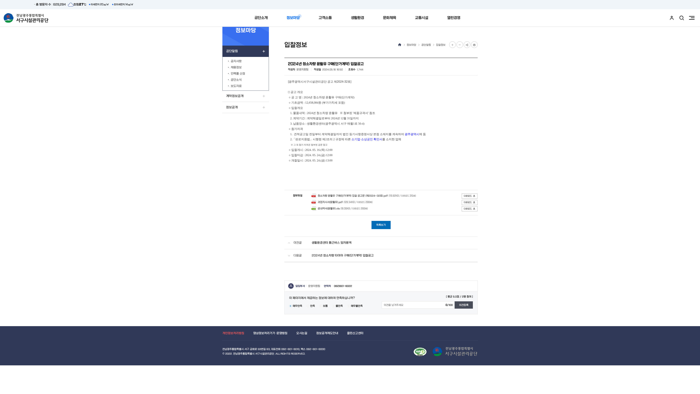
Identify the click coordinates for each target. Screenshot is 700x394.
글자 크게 (452, 44)
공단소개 (261, 18)
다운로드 (468, 196)
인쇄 (474, 44)
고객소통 (325, 18)
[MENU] (691, 17)
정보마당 (293, 18)
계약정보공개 (235, 96)
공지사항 (236, 61)
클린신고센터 (355, 333)
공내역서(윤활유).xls (329, 208)
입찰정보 (441, 44)
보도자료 (236, 86)
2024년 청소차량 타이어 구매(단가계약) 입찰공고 (343, 255)
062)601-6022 (343, 286)
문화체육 (389, 18)
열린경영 (453, 18)
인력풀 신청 (238, 73)
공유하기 (467, 44)
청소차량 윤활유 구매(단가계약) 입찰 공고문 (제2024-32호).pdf (353, 195)
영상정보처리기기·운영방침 (270, 333)
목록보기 (381, 224)
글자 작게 (459, 44)
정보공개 (232, 107)
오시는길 (301, 333)
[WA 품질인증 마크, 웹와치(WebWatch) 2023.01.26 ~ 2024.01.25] (420, 352)
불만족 (339, 305)
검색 (681, 17)
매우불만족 (357, 305)
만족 (312, 305)
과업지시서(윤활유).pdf (330, 201)
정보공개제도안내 (327, 333)
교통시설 (421, 18)
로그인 (671, 17)
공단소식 (236, 80)
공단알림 (232, 51)
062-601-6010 (290, 349)
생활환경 (357, 18)
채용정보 (236, 67)
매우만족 (297, 305)
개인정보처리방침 (233, 333)
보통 (325, 305)
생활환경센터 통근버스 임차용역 (331, 242)
